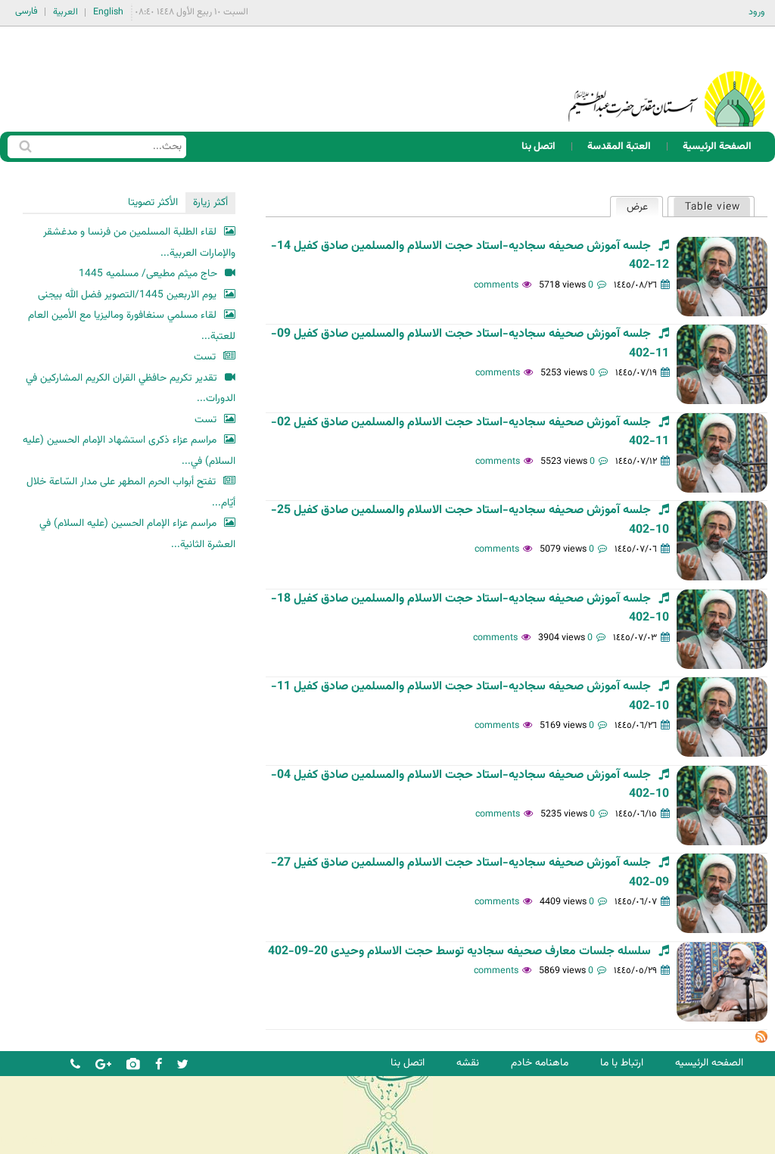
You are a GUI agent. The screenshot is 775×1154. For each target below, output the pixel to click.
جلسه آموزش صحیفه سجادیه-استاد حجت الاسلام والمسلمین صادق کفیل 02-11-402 (470, 432)
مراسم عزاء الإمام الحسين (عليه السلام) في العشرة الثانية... (137, 533)
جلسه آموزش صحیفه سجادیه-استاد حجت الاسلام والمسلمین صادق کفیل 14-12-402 (470, 256)
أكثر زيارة (210, 202)
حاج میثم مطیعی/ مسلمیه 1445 (148, 274)
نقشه (467, 1063)
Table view (712, 207)
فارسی (26, 11)
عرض (631, 207)
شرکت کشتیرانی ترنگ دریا (52, 1141)
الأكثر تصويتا (153, 202)
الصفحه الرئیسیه (709, 1063)
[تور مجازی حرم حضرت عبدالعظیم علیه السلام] (60, 124)
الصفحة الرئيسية (717, 146)
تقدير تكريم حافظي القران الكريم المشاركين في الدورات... (130, 388)
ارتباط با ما (621, 1063)
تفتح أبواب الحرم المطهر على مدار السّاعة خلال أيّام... (130, 492)
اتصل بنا (538, 146)
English (108, 12)
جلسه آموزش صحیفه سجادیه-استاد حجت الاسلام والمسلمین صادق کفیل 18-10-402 (470, 608)
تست (205, 357)
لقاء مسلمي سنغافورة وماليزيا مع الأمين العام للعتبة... (131, 325)
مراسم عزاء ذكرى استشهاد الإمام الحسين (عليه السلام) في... (129, 450)
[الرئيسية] (666, 79)
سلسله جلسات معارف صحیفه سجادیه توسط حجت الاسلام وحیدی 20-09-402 (459, 951)
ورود (757, 12)
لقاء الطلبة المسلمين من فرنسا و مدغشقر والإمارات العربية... (139, 242)
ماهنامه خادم (539, 1063)
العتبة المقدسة (619, 146)
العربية (65, 12)
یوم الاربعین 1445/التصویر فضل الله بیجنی (127, 295)
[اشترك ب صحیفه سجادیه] (761, 1040)
